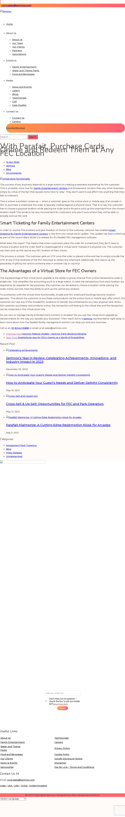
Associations (19, 54)
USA (10, 785)
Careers (16, 121)
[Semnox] (5, 11)
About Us (17, 39)
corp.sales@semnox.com (16, 5)
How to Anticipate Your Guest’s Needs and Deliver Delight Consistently (62, 383)
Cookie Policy (61, 754)
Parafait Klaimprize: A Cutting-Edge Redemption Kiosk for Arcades (58, 425)
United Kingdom (38, 785)
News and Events (22, 87)
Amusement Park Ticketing (21, 445)
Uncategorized (14, 456)
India (3, 785)
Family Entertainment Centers (51, 188)
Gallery (16, 90)
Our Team (17, 43)
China (24, 785)
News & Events (8, 763)
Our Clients (18, 47)
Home (9, 24)
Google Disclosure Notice (68, 758)
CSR (14, 101)
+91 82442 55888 (20, 328)
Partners (17, 50)
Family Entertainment (24, 67)
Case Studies (19, 105)
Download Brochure (15, 128)
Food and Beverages (23, 74)
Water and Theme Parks (25, 70)
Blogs (15, 94)
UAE (16, 785)
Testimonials (19, 98)
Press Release (14, 452)
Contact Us (18, 118)
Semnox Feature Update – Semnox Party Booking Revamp (46, 334)
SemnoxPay (7, 767)
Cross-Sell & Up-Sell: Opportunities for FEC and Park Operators (55, 404)
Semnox (10, 165)
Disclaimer (60, 763)
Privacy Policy (62, 748)
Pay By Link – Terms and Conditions (74, 767)
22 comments (13, 173)
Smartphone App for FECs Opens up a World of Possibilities (45, 337)
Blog (8, 169)
